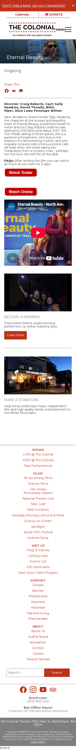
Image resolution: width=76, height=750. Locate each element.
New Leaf (38, 504)
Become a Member (22, 317)
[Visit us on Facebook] (23, 689)
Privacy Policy (38, 742)
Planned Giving (38, 613)
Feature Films (38, 484)
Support (38, 580)
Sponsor (38, 590)
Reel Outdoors (38, 510)
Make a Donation (21, 400)
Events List (38, 561)
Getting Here (38, 556)
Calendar (22, 14)
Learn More (15, 335)
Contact (38, 648)
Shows (38, 450)
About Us (38, 631)
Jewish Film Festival (38, 532)
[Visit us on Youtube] (43, 689)
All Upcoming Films (38, 478)
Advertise (38, 607)
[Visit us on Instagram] (33, 689)
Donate (38, 585)
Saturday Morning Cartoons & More (38, 515)
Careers (38, 653)
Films (38, 473)
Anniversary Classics (38, 493)
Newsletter (38, 642)
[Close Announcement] (73, 6)
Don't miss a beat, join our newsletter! (33, 6)
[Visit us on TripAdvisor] (53, 689)
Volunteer (38, 602)
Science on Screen (38, 521)
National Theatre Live (38, 498)
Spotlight (38, 527)
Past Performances (38, 466)
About (38, 626)
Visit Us (38, 545)
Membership (38, 596)
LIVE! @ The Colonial (38, 454)
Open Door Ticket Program (38, 573)
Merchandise (38, 619)
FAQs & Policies (38, 550)
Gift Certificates (38, 567)
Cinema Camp (38, 538)
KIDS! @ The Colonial (38, 460)
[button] (7, 90)
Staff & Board (38, 637)
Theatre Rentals (38, 659)
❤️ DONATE (54, 14)
